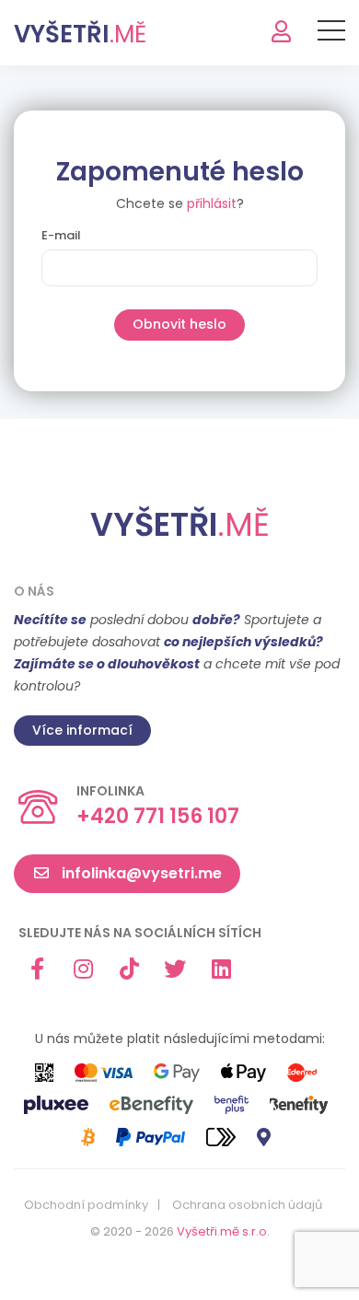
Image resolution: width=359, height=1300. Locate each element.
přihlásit (212, 203)
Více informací (82, 730)
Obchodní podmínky (86, 1205)
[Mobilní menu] (331, 34)
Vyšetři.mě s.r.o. (223, 1231)
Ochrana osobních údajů (247, 1205)
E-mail (61, 235)
